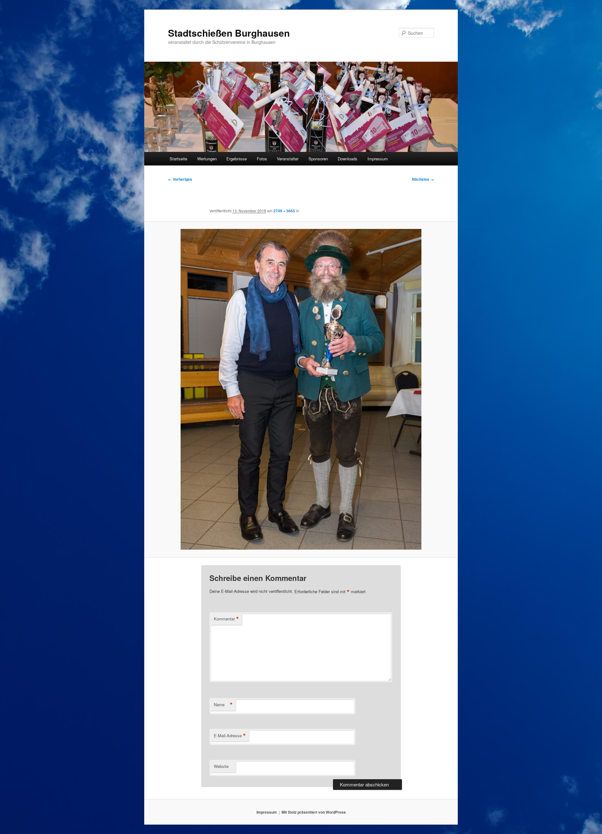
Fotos (262, 159)
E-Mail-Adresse (230, 736)
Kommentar (226, 619)
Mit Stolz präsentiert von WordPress (314, 812)
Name (223, 705)
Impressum (377, 159)
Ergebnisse (236, 159)
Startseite (178, 159)
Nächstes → (423, 179)
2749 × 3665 (284, 211)
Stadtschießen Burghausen (229, 32)
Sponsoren (318, 159)
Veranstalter (287, 159)
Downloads (347, 159)
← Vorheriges (180, 179)
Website (221, 766)
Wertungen (207, 159)
